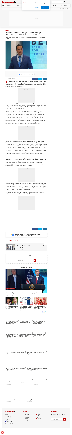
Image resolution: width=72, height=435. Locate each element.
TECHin (54, 5)
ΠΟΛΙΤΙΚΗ (17, 5)
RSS (67, 8)
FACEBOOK (35, 78)
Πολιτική (26, 415)
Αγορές (26, 418)
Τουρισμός (39, 418)
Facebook (61, 8)
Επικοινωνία (9, 417)
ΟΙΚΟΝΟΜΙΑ (9, 5)
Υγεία (7, 30)
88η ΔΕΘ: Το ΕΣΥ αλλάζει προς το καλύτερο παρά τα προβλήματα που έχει (30, 246)
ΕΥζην (38, 415)
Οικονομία (27, 414)
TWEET (41, 78)
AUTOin (66, 5)
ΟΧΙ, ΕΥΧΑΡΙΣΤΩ (36, 7)
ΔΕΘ (16, 228)
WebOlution (67, 429)
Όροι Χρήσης (9, 419)
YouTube (64, 8)
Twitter (62, 8)
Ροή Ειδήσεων (40, 420)
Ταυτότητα (9, 416)
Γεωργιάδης (12, 228)
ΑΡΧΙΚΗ (3, 5)
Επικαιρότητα (27, 420)
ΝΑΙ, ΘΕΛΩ (45, 7)
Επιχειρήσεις (27, 417)
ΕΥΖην (60, 5)
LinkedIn (65, 8)
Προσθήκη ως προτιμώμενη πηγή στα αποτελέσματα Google (27, 74)
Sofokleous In (9, 2)
